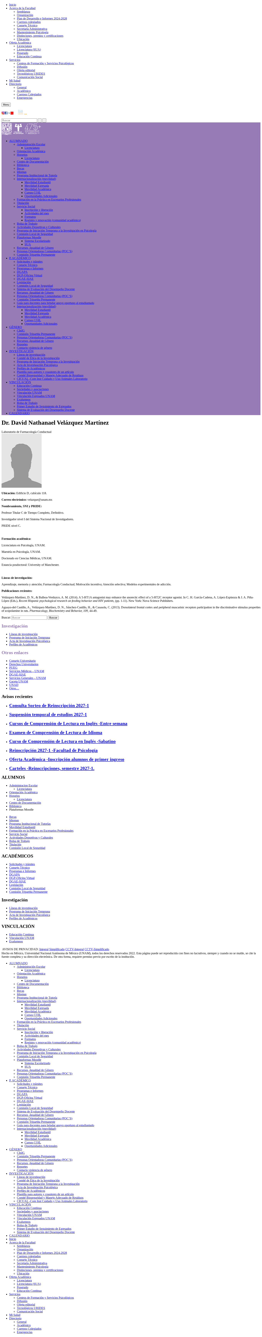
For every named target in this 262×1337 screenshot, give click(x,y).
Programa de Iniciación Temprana (29, 637)
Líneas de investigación (31, 354)
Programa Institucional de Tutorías (30, 823)
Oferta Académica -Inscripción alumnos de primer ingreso (66, 759)
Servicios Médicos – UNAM (26, 671)
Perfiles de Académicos (31, 368)
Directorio (15, 84)
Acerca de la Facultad (22, 8)
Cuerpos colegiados (29, 22)
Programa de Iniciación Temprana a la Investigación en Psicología (56, 230)
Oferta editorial (26, 70)
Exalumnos (23, 399)
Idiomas (21, 172)
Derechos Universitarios (23, 664)
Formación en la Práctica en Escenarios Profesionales (49, 199)
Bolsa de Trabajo (27, 223)
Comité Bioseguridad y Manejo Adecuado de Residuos (50, 375)
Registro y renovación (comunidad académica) (53, 220)
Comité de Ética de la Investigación (38, 358)
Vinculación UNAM (29, 392)
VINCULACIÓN (20, 382)
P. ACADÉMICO (20, 258)
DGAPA (22, 272)
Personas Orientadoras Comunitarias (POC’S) (44, 251)
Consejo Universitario (22, 660)
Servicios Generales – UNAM (27, 678)
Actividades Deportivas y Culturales (39, 227)
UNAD (13, 685)
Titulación (23, 203)
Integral (44, 949)
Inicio (12, 4)
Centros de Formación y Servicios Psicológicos (45, 63)
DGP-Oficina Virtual (29, 275)
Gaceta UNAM (18, 681)
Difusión (22, 66)
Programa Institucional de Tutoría (37, 175)
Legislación (24, 282)
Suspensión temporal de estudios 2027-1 (48, 714)
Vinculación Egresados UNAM (36, 396)
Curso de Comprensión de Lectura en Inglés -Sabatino (62, 741)
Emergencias (24, 97)
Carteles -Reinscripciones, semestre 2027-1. (51, 768)
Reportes (22, 344)
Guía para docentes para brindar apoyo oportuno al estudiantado (55, 303)
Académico (24, 91)
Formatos (30, 216)
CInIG (21, 330)
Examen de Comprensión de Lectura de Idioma (55, 732)
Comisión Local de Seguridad (35, 234)
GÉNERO (15, 327)
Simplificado (57, 949)
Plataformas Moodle (29, 237)
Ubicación (23, 39)
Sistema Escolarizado (37, 240)
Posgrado (22, 53)
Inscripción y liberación (39, 209)
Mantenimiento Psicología (32, 32)
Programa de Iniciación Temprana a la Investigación (48, 361)
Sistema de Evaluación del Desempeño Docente (46, 289)
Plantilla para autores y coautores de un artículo (45, 372)
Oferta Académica (20, 42)
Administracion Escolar (23, 785)
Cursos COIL (33, 192)
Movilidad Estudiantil (38, 182)
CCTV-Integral (74, 949)
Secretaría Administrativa (32, 28)
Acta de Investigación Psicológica (37, 365)
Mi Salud (14, 80)
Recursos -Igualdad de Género (35, 247)
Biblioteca (23, 165)
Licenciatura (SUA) (29, 49)
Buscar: (6, 617)
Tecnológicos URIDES (31, 73)
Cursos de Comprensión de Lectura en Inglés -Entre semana (68, 723)
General (21, 87)
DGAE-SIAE (25, 278)
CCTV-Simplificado (97, 949)
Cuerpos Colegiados (29, 94)
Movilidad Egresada (37, 185)
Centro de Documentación (33, 161)
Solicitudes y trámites (30, 261)
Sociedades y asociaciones (33, 389)
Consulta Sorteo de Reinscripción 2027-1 (49, 705)
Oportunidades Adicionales (41, 196)
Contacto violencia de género (34, 347)
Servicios (14, 59)
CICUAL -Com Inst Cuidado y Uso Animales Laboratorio (52, 378)
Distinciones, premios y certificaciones (40, 35)
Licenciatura (24, 46)
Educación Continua (29, 56)
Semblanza (23, 11)
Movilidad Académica (38, 189)
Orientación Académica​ (31, 151)
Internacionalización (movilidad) (36, 178)
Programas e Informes (30, 268)
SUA (28, 244)
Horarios (22, 154)
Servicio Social (26, 206)
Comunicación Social (30, 77)
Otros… (14, 688)
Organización (25, 15)
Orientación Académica (23, 792)
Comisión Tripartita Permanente (36, 254)
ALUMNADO (18, 141)
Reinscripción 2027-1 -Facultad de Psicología (53, 750)
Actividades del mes (37, 213)
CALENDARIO (19, 413)
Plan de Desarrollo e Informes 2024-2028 (42, 18)
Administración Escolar (31, 144)
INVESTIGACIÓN (21, 351)
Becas (20, 168)
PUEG (13, 667)
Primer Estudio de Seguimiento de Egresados (44, 406)
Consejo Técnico (27, 25)
